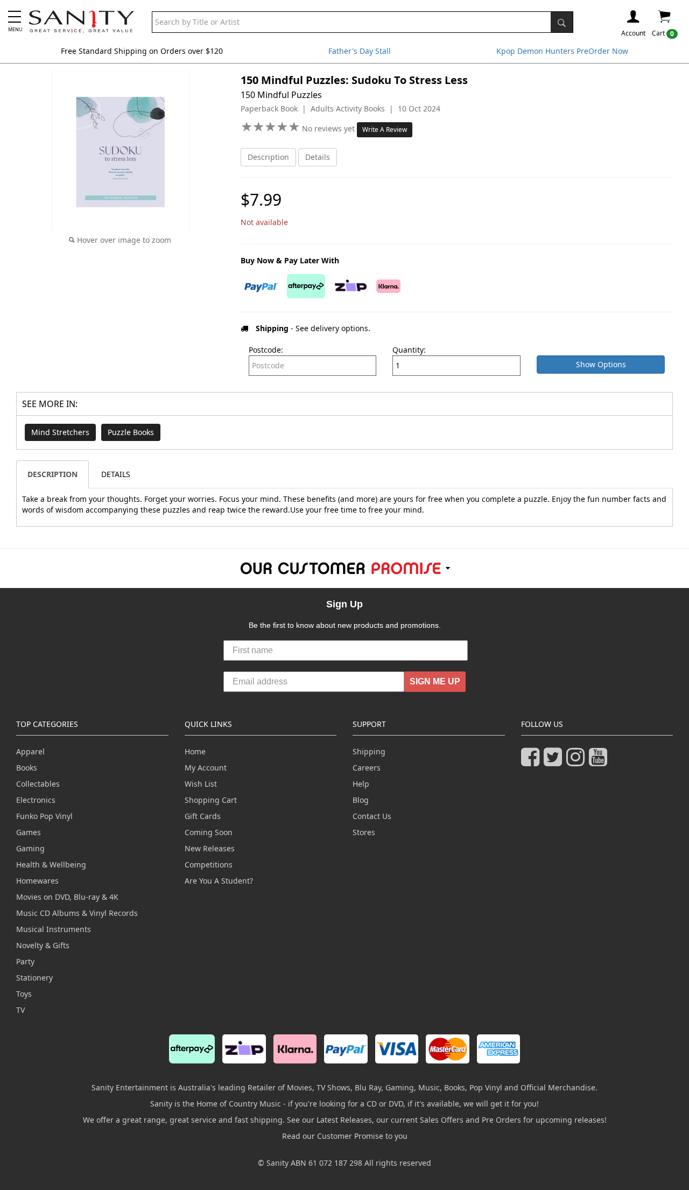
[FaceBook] (532, 762)
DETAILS (115, 474)
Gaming (30, 848)
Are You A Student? (219, 881)
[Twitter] (555, 762)
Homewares (37, 881)
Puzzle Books (131, 432)
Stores (364, 832)
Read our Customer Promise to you (344, 1136)
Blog (361, 800)
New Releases (210, 848)
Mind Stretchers (60, 432)
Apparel (30, 751)
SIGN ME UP (435, 681)
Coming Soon (209, 832)
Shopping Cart (211, 800)
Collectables (38, 784)
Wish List (201, 784)
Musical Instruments (53, 929)
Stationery (34, 977)
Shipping (369, 751)
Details (317, 157)
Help (361, 784)
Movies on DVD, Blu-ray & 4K (67, 897)
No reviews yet (329, 128)
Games (28, 832)
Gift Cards (203, 816)
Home (195, 751)
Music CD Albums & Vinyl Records (77, 913)
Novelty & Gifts (42, 945)
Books (26, 767)
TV (20, 1010)
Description (268, 157)
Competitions (209, 864)
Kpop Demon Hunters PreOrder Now (562, 51)
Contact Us (372, 816)
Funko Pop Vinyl (44, 816)
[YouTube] (600, 762)
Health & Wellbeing (51, 864)
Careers (367, 767)
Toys (24, 994)
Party (25, 961)
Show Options (601, 364)
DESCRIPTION (52, 474)
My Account (206, 767)
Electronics (35, 800)
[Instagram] (577, 762)
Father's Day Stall (359, 51)
